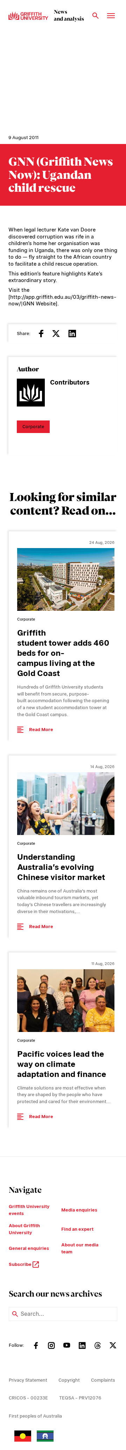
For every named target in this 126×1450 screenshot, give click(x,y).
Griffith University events (29, 1210)
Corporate (33, 426)
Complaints (103, 1380)
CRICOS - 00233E (28, 1397)
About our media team (79, 1248)
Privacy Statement (28, 1380)
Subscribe (21, 1264)
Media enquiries (79, 1210)
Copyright (69, 1380)
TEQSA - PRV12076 (80, 1397)
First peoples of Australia (35, 1416)
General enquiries (29, 1248)
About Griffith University (24, 1229)
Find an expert (77, 1229)
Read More (41, 729)
